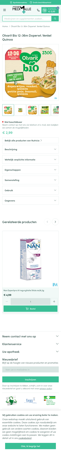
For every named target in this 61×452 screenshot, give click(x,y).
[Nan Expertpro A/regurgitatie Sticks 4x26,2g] (30, 259)
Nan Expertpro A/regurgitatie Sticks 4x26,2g (24, 290)
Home (5, 26)
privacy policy (46, 388)
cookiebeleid (24, 437)
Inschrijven (30, 379)
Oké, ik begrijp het (30, 446)
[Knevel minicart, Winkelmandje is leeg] (44, 10)
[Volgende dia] (55, 221)
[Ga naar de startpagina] (22, 10)
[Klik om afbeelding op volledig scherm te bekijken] (30, 72)
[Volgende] (55, 72)
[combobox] (27, 18)
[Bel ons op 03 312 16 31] (38, 10)
